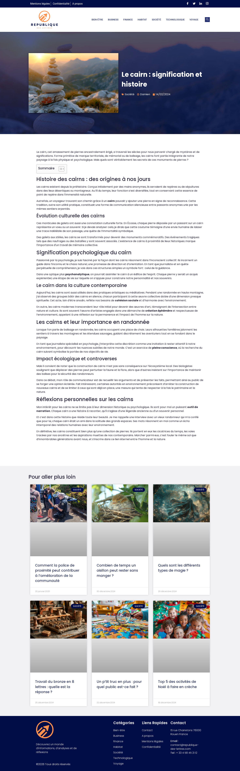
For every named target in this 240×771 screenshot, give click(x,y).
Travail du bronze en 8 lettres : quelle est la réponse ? (54, 686)
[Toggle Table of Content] (60, 169)
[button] (207, 19)
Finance (128, 19)
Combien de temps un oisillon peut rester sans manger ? (117, 570)
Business (113, 19)
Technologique (175, 19)
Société (156, 19)
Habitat (142, 19)
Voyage (194, 19)
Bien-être (97, 19)
